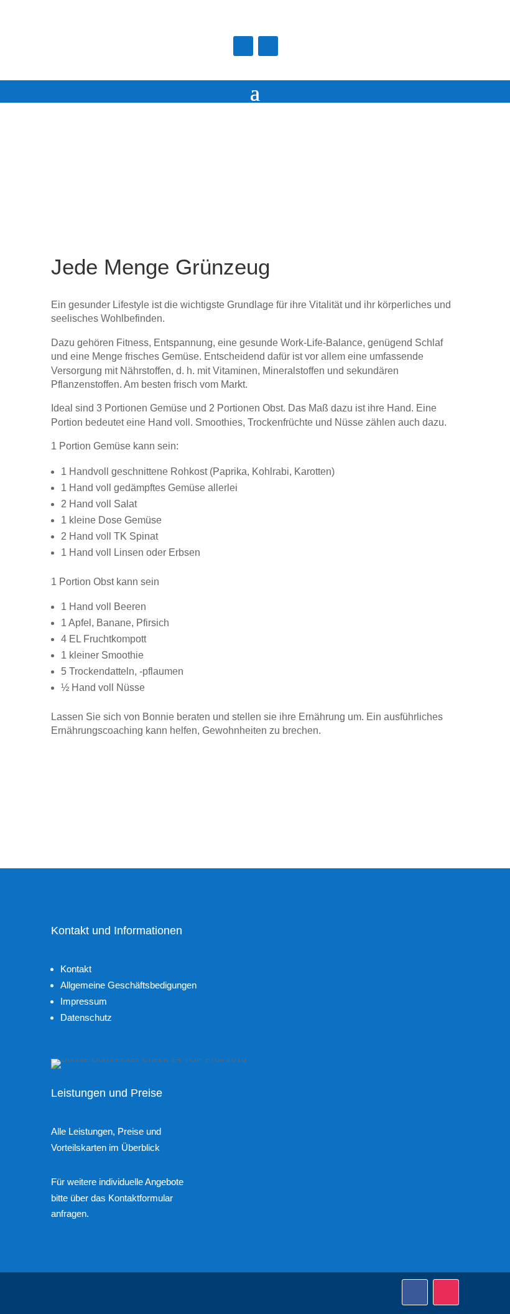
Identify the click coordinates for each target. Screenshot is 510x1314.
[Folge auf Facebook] (243, 46)
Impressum (83, 1001)
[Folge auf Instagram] (268, 46)
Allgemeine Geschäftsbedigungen (128, 985)
